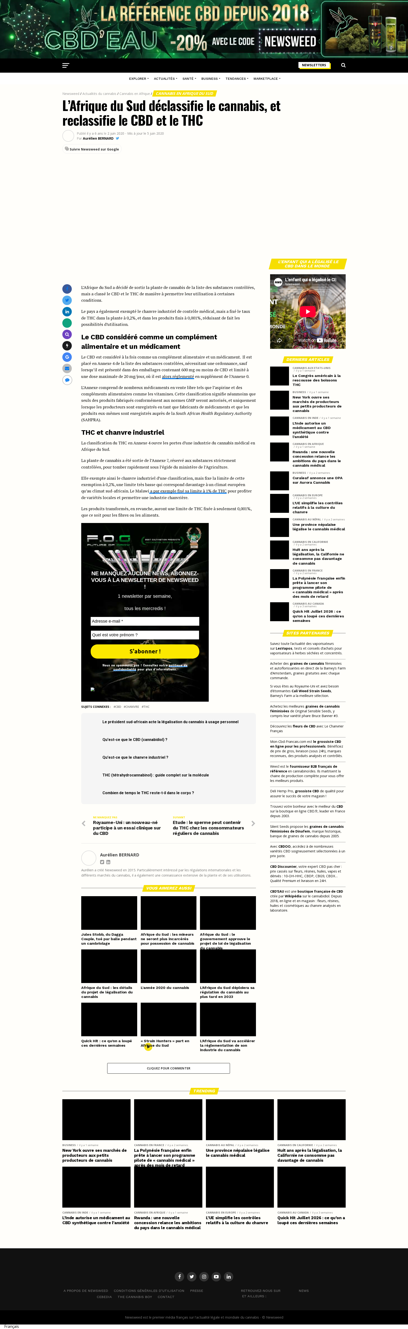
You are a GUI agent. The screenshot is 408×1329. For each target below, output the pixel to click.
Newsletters (314, 65)
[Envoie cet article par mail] (67, 368)
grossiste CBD (307, 791)
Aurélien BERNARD (98, 138)
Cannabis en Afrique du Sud (184, 93)
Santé (188, 78)
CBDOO (284, 846)
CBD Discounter (283, 866)
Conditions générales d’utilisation (149, 1291)
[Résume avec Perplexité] (67, 334)
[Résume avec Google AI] (67, 356)
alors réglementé (178, 376)
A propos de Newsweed (86, 1291)
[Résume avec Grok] (67, 345)
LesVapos (284, 648)
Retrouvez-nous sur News (275, 1290)
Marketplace (266, 78)
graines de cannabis (307, 663)
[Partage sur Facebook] (67, 288)
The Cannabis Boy (135, 1297)
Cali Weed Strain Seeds (311, 691)
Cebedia (104, 1297)
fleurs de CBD (304, 726)
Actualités (164, 78)
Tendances (235, 78)
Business (209, 78)
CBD (118, 706)
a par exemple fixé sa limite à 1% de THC (188, 491)
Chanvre (132, 706)
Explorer (137, 78)
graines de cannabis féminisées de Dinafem (307, 828)
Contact (166, 1297)
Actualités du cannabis (99, 93)
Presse (196, 1291)
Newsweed (70, 93)
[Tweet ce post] (67, 300)
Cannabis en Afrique (134, 93)
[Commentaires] (67, 379)
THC (146, 706)
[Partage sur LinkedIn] (67, 311)
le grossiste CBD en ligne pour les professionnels (305, 744)
